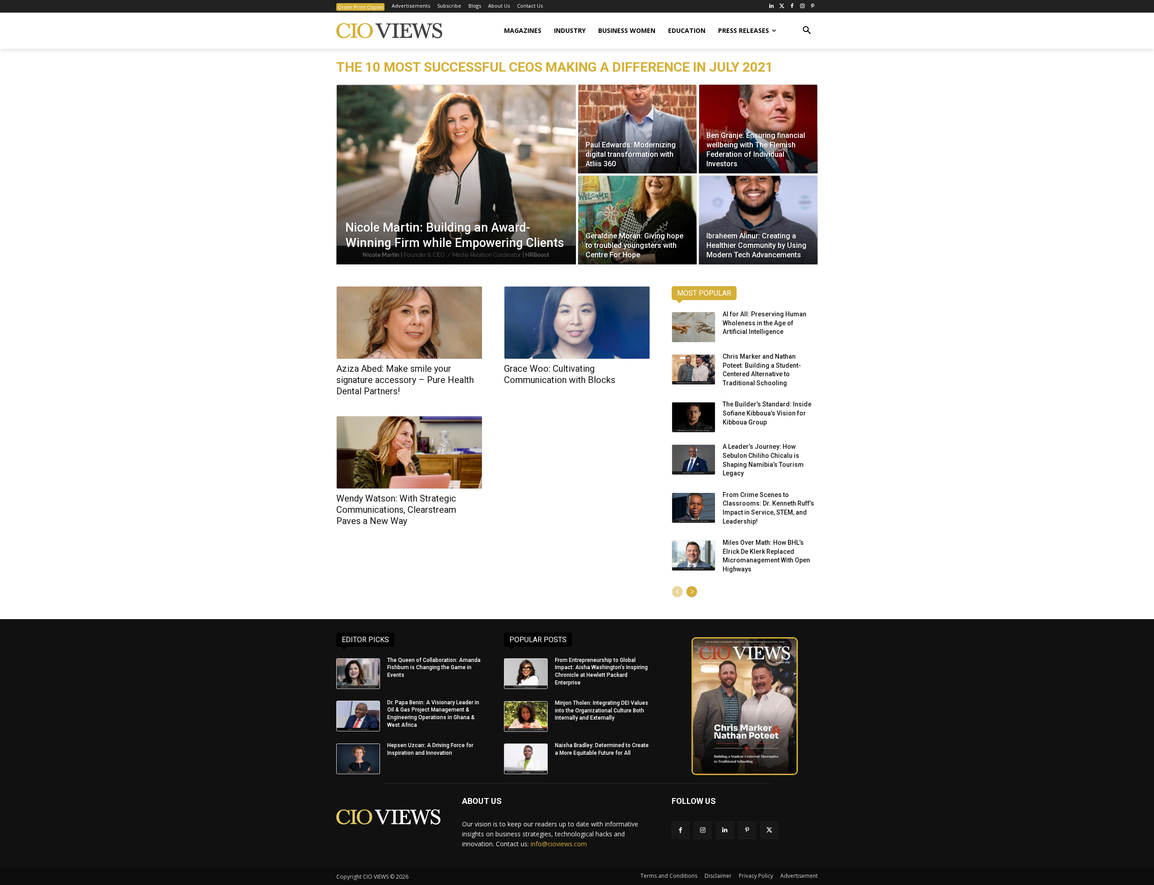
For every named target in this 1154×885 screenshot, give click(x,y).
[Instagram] (802, 6)
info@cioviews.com (559, 843)
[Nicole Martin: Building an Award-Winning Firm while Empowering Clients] (456, 174)
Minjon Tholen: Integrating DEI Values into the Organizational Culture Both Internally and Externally (601, 710)
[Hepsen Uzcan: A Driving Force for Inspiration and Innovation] (358, 759)
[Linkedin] (724, 830)
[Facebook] (792, 6)
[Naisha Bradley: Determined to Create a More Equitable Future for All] (526, 759)
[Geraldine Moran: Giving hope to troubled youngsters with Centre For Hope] (637, 220)
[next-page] (691, 592)
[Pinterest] (812, 6)
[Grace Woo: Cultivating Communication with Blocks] (577, 322)
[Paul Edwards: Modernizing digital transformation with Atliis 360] (637, 128)
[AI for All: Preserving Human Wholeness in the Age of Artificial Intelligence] (693, 327)
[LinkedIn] (771, 6)
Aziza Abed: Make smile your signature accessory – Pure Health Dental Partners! (405, 380)
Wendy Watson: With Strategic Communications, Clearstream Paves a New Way (396, 509)
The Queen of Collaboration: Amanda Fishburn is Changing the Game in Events (434, 668)
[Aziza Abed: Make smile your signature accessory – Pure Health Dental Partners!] (409, 322)
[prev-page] (677, 592)
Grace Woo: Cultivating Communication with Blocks (559, 374)
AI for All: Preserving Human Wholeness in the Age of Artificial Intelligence (764, 322)
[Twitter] (782, 6)
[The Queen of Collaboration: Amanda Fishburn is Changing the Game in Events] (358, 673)
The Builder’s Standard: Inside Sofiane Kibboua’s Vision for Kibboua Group (767, 413)
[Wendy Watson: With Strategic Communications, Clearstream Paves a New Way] (409, 452)
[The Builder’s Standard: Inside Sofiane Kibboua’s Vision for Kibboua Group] (693, 417)
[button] (807, 30)
